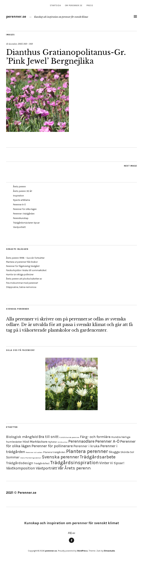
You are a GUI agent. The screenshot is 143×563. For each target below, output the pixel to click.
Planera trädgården (54, 452)
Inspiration (18, 195)
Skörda (125, 452)
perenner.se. (51, 551)
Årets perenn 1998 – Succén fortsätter (25, 258)
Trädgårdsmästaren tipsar (26, 222)
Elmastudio (109, 551)
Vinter (104, 463)
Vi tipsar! (117, 463)
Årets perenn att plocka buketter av (24, 278)
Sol (132, 452)
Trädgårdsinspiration (74, 462)
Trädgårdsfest (42, 463)
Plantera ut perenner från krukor (22, 262)
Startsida (55, 5)
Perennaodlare (81, 441)
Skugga (114, 452)
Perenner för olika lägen (25, 209)
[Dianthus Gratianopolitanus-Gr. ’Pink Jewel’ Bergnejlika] (37, 131)
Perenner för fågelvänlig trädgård (22, 266)
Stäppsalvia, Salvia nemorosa (21, 287)
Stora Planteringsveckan (30, 458)
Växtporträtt (19, 227)
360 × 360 (28, 44)
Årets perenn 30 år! (22, 191)
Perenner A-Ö (19, 204)
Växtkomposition (20, 468)
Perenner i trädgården (24, 213)
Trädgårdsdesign (19, 463)
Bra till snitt (49, 436)
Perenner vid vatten (34, 452)
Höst (26, 441)
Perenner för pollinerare (52, 446)
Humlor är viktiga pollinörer (19, 274)
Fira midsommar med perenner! (22, 283)
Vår (61, 468)
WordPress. (82, 551)
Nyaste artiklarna (21, 200)
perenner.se (16, 17)
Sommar (13, 457)
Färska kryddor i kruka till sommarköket (26, 270)
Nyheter (52, 441)
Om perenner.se (73, 5)
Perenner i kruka (86, 446)
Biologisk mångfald (22, 437)
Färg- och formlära (95, 437)
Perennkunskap (20, 218)
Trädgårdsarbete (97, 457)
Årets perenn (19, 186)
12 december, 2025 (14, 44)
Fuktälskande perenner (69, 437)
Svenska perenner (60, 457)
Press (89, 5)
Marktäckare (38, 441)
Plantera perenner (87, 451)
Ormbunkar (63, 442)
